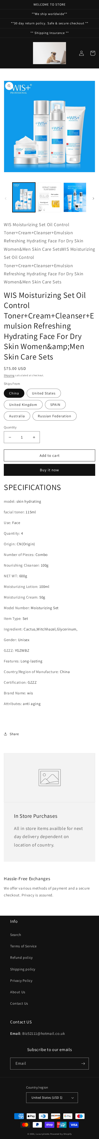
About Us (17, 992)
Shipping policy (22, 969)
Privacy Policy (21, 980)
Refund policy (21, 957)
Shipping (9, 375)
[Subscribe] (83, 1064)
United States (44, 393)
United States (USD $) (46, 1097)
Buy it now (49, 469)
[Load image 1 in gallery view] (23, 197)
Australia (17, 416)
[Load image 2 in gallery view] (49, 197)
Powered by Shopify (61, 1133)
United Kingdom (23, 404)
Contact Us (19, 1003)
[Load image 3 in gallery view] (74, 197)
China (14, 393)
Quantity (10, 427)
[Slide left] (5, 198)
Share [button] (14, 734)
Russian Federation (54, 416)
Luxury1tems (43, 1133)
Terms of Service (23, 946)
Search (15, 934)
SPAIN (55, 404)
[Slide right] (93, 198)
